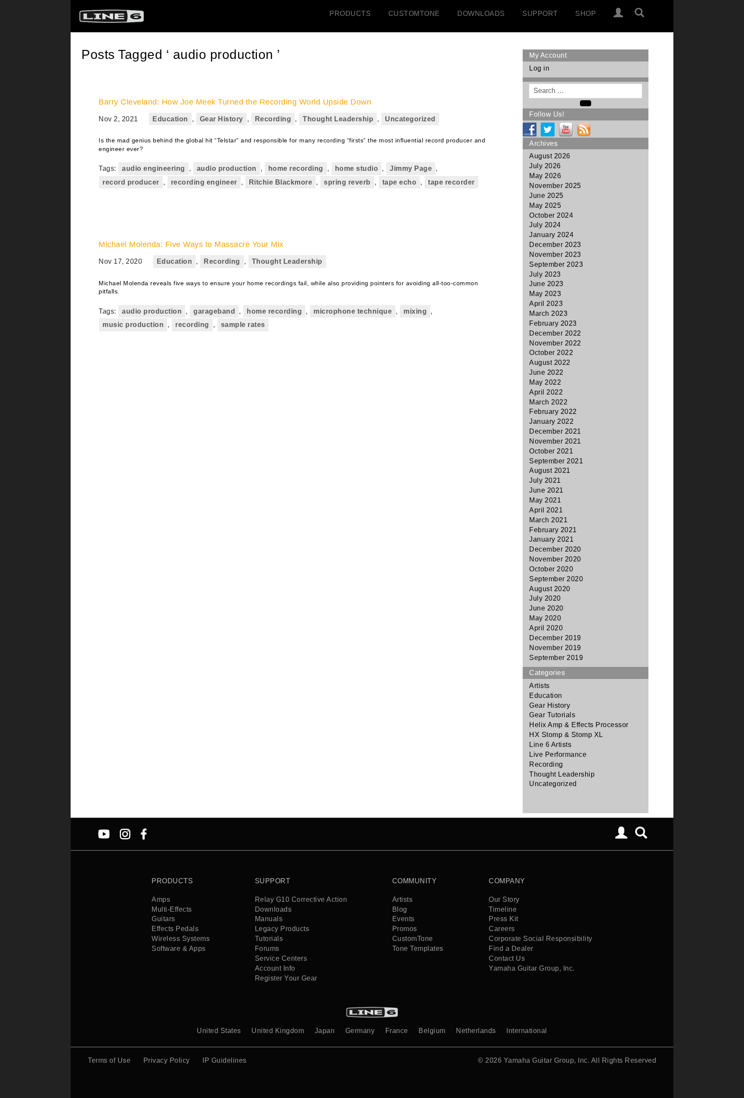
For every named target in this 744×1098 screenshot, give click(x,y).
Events (403, 918)
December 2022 (555, 333)
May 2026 (545, 175)
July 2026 (545, 166)
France (396, 1030)
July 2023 (545, 274)
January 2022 (551, 421)
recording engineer (204, 182)
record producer (130, 182)
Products (350, 13)
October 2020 (551, 569)
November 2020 (555, 559)
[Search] (643, 13)
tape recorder (451, 182)
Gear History (221, 119)
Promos (404, 928)
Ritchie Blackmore (281, 182)
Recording (273, 119)
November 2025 (555, 185)
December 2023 (555, 244)
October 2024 (551, 215)
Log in (539, 68)
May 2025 (545, 205)
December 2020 (555, 549)
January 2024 (551, 234)
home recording (295, 168)
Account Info (275, 968)
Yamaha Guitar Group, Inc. (532, 968)
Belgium (432, 1030)
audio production (227, 168)
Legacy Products (282, 928)
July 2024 (545, 224)
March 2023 (548, 313)
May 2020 (545, 618)
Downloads (481, 13)
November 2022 (555, 343)
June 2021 (546, 490)
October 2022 (551, 352)
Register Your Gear (286, 978)
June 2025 (546, 195)
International (526, 1030)
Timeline (503, 909)
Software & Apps (179, 948)
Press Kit (503, 918)
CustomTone (414, 13)
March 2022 (548, 402)
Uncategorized (410, 119)
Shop (585, 13)
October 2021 (551, 451)
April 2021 (546, 510)
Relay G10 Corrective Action (301, 899)
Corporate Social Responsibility (540, 938)
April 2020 (546, 628)
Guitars (163, 918)
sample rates (243, 324)
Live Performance (557, 754)
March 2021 (548, 520)
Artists (539, 685)
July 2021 (545, 480)
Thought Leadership (338, 119)
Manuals (269, 918)
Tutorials (269, 938)
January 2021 (551, 539)
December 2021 (555, 431)
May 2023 (545, 293)
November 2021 (555, 441)
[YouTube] (104, 833)
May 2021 (545, 500)
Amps (161, 899)
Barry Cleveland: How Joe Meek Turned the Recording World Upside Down (235, 102)
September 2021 (556, 461)
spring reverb (347, 182)
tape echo (399, 182)
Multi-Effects (172, 909)
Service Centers (281, 958)
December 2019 (555, 638)
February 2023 (553, 323)
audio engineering (153, 168)
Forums (267, 948)
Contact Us (507, 958)
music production (133, 324)
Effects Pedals (175, 928)
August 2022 (549, 362)
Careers (502, 928)
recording (192, 324)
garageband (214, 311)
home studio (356, 168)
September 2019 (556, 657)
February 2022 (553, 411)
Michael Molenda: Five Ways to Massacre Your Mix (191, 244)
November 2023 (555, 254)
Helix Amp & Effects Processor (579, 724)
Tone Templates (417, 948)
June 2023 (546, 283)
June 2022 (546, 372)
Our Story (504, 899)
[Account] (618, 13)
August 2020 (549, 588)
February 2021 (553, 530)
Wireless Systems (181, 938)
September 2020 (556, 579)
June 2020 (546, 608)
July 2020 (545, 598)
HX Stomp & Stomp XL (566, 734)
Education (170, 119)
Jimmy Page (411, 168)
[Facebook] (143, 833)
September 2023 (556, 264)
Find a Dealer (511, 948)
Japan (325, 1030)
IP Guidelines (224, 1060)
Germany (360, 1030)
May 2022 (545, 382)
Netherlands (476, 1030)
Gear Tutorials (552, 715)
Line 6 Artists (550, 744)
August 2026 (549, 156)
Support (540, 13)
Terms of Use (109, 1060)
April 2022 (546, 392)
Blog (399, 909)
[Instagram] (125, 833)
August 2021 (549, 470)
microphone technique (352, 311)
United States (219, 1030)
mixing (415, 311)
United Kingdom (277, 1030)
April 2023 (546, 303)
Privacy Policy (166, 1060)
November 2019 (555, 647)
